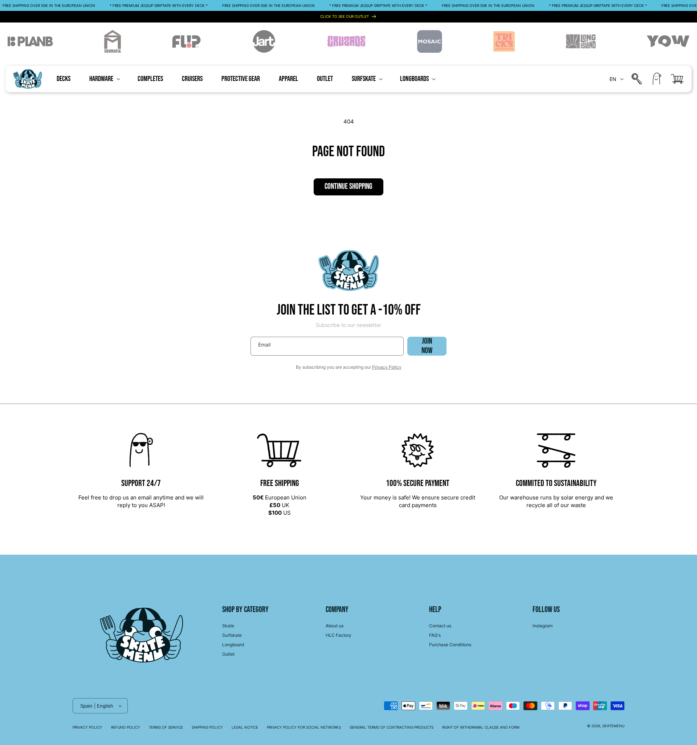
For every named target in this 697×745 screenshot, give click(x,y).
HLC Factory (338, 635)
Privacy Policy (387, 367)
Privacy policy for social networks (304, 727)
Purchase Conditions (450, 644)
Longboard (233, 644)
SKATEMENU (613, 726)
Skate (228, 625)
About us (334, 625)
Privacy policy (87, 727)
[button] (104, 79)
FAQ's (435, 635)
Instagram (543, 625)
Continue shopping (348, 186)
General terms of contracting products (391, 727)
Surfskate (232, 635)
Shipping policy (207, 727)
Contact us (440, 625)
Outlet (228, 654)
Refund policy (125, 727)
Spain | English (96, 706)
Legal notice (245, 727)
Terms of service (166, 727)
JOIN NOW (426, 346)
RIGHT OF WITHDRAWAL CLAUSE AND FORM (480, 727)
